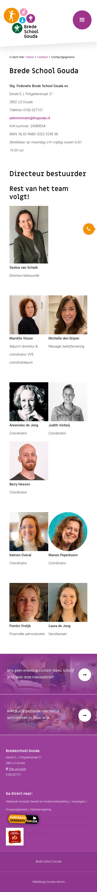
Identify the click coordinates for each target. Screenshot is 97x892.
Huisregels (78, 802)
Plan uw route (17, 769)
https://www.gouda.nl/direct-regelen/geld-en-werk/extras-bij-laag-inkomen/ (58, 825)
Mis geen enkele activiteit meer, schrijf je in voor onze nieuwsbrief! (40, 674)
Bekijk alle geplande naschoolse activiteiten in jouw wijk (33, 714)
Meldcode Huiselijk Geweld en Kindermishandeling (37, 802)
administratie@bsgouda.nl (29, 118)
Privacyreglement (16, 810)
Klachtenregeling (40, 810)
